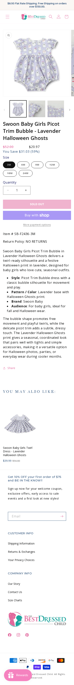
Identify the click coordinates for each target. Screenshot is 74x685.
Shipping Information (21, 543)
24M (28, 174)
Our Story (14, 584)
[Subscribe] (61, 516)
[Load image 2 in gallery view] (36, 108)
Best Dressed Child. (42, 674)
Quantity (9, 182)
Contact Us (15, 592)
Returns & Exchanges (21, 552)
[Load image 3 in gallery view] (55, 108)
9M (39, 165)
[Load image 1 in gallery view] (18, 108)
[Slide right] (69, 110)
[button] (7, 16)
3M (11, 165)
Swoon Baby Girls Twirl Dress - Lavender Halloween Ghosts (17, 451)
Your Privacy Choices (21, 560)
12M (54, 165)
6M (25, 165)
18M (12, 174)
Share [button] (11, 368)
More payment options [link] (37, 224)
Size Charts (15, 600)
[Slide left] (4, 110)
